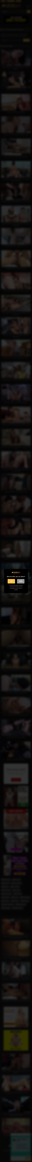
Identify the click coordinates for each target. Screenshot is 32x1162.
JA (11, 581)
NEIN (20, 581)
